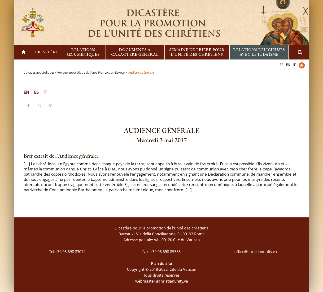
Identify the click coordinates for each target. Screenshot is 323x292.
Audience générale (141, 72)
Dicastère (46, 52)
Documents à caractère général (134, 52)
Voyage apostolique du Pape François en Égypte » (92, 72)
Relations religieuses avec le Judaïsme (259, 52)
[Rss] (302, 65)
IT (294, 64)
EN (288, 64)
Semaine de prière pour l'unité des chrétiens (196, 52)
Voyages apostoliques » (40, 72)
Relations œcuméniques (83, 52)
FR (282, 64)
